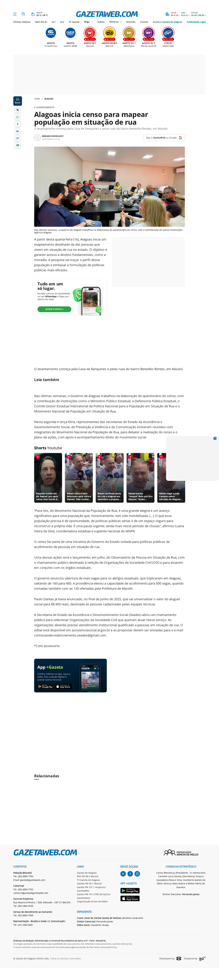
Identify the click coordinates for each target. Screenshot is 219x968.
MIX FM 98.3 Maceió (87, 876)
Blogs (87, 22)
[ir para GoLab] (195, 958)
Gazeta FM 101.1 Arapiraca (91, 887)
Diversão (130, 21)
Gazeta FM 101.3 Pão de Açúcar (93, 894)
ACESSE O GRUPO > (54, 309)
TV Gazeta (74, 21)
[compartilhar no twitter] (18, 110)
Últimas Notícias (21, 21)
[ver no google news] (18, 145)
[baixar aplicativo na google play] (45, 686)
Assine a (167, 21)
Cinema (144, 21)
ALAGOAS (48, 98)
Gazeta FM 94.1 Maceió (89, 883)
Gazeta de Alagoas (87, 872)
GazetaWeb (83, 890)
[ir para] (131, 891)
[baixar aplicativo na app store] (63, 686)
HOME (37, 98)
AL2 (62, 21)
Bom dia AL (41, 21)
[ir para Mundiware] (170, 958)
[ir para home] (107, 14)
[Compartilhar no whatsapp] (18, 117)
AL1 (54, 21)
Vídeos (101, 21)
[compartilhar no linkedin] (18, 131)
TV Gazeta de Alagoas (88, 879)
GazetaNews (83, 897)
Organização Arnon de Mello (92, 901)
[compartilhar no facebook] (18, 124)
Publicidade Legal (196, 21)
